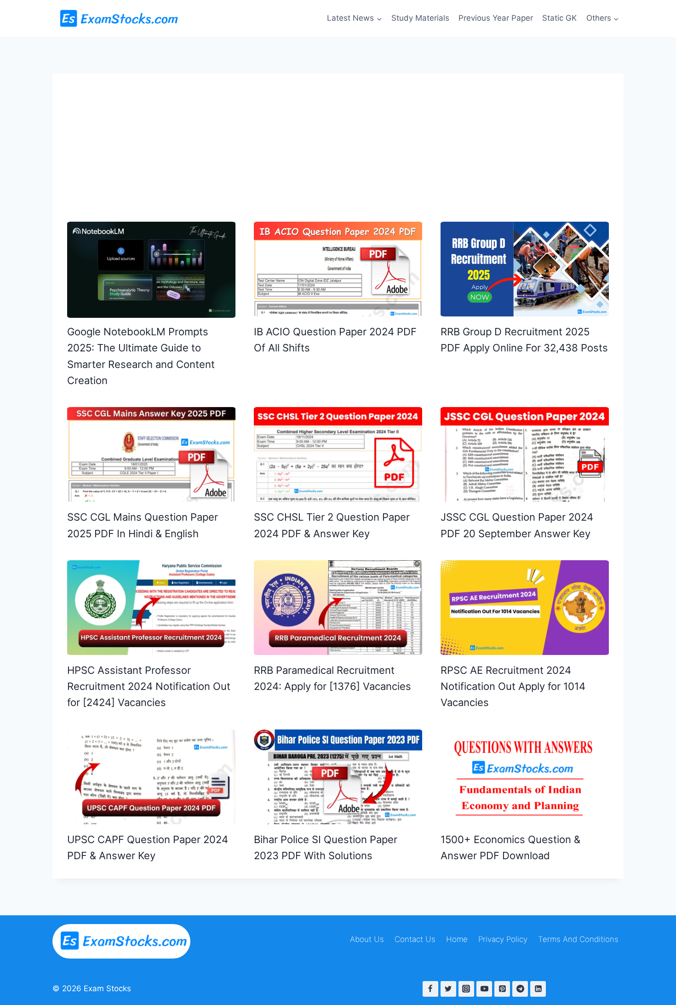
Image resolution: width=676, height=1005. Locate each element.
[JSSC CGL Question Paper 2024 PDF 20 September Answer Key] (525, 454)
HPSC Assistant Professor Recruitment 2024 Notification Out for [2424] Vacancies (148, 686)
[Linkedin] (538, 989)
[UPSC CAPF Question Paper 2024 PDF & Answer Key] (151, 776)
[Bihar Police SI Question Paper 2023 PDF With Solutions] (338, 776)
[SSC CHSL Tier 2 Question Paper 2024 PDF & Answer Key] (338, 454)
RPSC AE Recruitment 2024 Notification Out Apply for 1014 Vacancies (513, 686)
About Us (367, 939)
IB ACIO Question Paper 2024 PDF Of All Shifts (335, 340)
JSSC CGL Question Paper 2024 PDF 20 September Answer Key (517, 525)
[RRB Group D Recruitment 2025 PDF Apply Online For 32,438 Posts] (525, 269)
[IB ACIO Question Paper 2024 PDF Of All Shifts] (338, 269)
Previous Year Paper (495, 18)
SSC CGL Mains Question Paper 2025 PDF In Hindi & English (142, 525)
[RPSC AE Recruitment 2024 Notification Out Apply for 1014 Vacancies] (525, 607)
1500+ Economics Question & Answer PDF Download (510, 847)
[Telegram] (520, 989)
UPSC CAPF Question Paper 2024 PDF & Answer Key (147, 847)
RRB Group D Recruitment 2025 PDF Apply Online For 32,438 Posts (524, 340)
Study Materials (420, 18)
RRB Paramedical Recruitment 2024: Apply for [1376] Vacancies (332, 678)
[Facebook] (430, 989)
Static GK (559, 18)
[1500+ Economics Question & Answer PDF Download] (525, 777)
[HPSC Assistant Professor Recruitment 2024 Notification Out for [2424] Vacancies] (151, 607)
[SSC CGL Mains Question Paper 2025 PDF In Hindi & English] (151, 454)
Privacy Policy (502, 939)
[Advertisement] (338, 138)
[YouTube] (484, 989)
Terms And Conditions (578, 939)
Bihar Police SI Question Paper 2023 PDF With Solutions (325, 847)
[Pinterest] (502, 989)
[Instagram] (466, 989)
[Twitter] (448, 989)
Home (457, 939)
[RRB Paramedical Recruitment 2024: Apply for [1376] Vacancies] (338, 607)
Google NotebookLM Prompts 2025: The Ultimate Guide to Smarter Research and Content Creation (141, 356)
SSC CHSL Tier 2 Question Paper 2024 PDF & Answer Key (332, 525)
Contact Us (415, 939)
